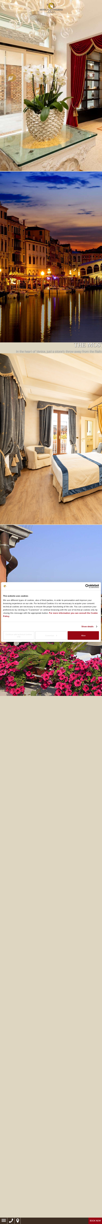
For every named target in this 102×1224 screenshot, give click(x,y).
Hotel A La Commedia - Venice (51, 8)
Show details (87, 626)
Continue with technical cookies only (19, 635)
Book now (95, 1220)
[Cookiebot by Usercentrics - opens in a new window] (87, 586)
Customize (49, 635)
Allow (83, 635)
